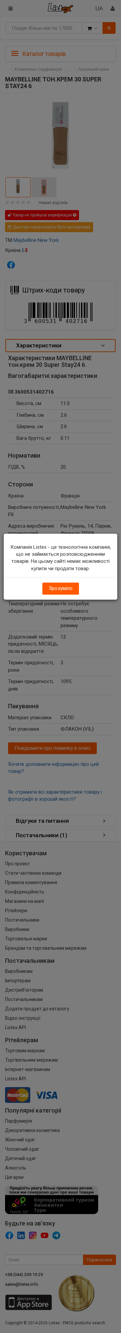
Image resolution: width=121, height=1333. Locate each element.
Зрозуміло (61, 588)
